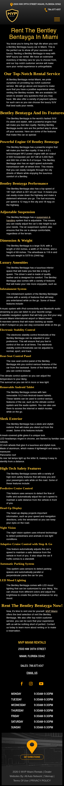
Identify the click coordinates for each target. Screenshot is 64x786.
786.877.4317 (36, 666)
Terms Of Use (20, 780)
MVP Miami (51, 611)
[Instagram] (31, 683)
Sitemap (48, 776)
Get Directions (32, 757)
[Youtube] (41, 683)
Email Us (32, 673)
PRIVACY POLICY (40, 780)
